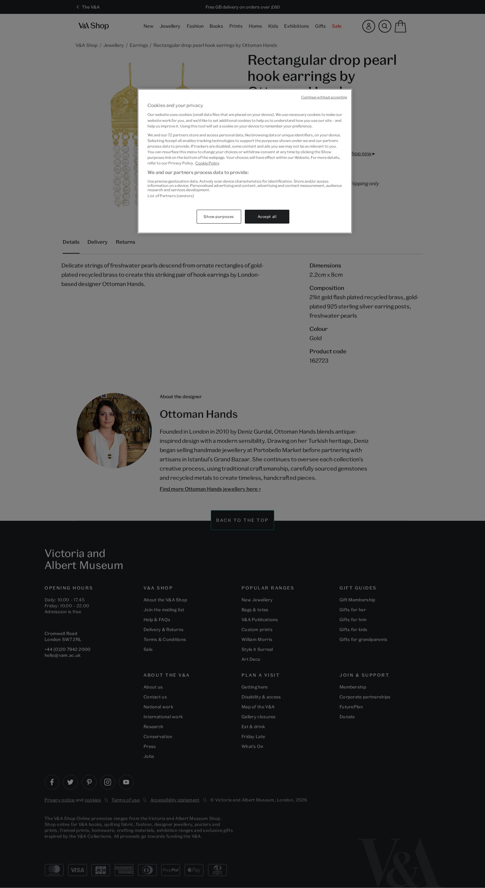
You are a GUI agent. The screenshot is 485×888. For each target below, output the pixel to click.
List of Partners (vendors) (170, 196)
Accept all (267, 216)
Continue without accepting (324, 97)
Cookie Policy (207, 163)
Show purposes (219, 216)
